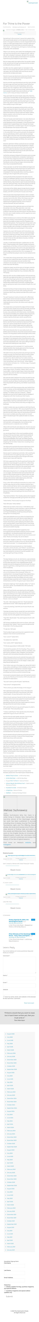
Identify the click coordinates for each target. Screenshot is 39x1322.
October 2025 (11, 1066)
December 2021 (11, 1214)
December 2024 (12, 1098)
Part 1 (12, 780)
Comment (6, 955)
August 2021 (10, 1227)
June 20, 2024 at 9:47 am (15, 923)
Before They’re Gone (12, 775)
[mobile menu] (2, 4)
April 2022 (10, 1201)
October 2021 (11, 1221)
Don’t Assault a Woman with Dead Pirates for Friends (18, 863)
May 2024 (10, 1121)
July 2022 (10, 1192)
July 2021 (9, 1230)
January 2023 (11, 1172)
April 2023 (10, 1163)
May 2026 (10, 1043)
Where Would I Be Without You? (15, 783)
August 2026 (10, 1034)
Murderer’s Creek (11, 787)
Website (5, 989)
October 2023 (11, 1143)
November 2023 (11, 1140)
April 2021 (10, 1240)
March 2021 (10, 1243)
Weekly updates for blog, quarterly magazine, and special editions (19, 1287)
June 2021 (10, 1234)
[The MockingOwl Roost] (32, 2)
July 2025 (10, 1076)
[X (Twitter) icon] (18, 1316)
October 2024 (11, 1105)
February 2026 (11, 1053)
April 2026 (10, 1046)
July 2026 (10, 1037)
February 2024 (11, 1130)
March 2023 (10, 1166)
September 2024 (12, 1108)
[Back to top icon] (19, 1307)
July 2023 (10, 1153)
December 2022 (11, 1175)
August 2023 (10, 1150)
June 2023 (10, 1156)
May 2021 (9, 1237)
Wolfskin (8, 793)
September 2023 (12, 1146)
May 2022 (10, 1198)
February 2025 (11, 1092)
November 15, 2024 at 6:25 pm (17, 937)
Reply (33, 919)
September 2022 (12, 1185)
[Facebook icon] (16, 1316)
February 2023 (11, 1169)
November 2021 (11, 1217)
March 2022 (10, 1205)
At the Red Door (10, 778)
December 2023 (11, 1137)
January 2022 (11, 1211)
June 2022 (10, 1195)
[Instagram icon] (22, 1316)
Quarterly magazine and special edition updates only (17, 1291)
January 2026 (11, 1056)
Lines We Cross (7, 902)
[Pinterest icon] (20, 1316)
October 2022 (11, 1182)
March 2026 (10, 1050)
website (28, 842)
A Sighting (9, 790)
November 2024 (12, 1101)
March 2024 (10, 1127)
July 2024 (10, 1114)
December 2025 (11, 1059)
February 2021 (11, 1246)
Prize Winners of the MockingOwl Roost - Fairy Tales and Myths (21, 934)
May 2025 (10, 1082)
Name (5, 975)
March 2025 (10, 1088)
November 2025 (11, 1063)
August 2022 (10, 1188)
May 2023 (10, 1159)
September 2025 (12, 1069)
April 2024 (10, 1124)
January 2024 (11, 1134)
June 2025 (10, 1079)
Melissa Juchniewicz (19, 27)
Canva (19, 34)
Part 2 (16, 780)
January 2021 (11, 1250)
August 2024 (11, 1111)
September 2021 (12, 1224)
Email (5, 982)
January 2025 (11, 1095)
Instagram (7, 844)
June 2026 (10, 1040)
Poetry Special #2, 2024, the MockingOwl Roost (19, 920)
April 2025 (10, 1085)
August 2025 (10, 1072)
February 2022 (11, 1208)
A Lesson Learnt (7, 882)
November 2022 (11, 1179)
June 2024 (10, 1117)
